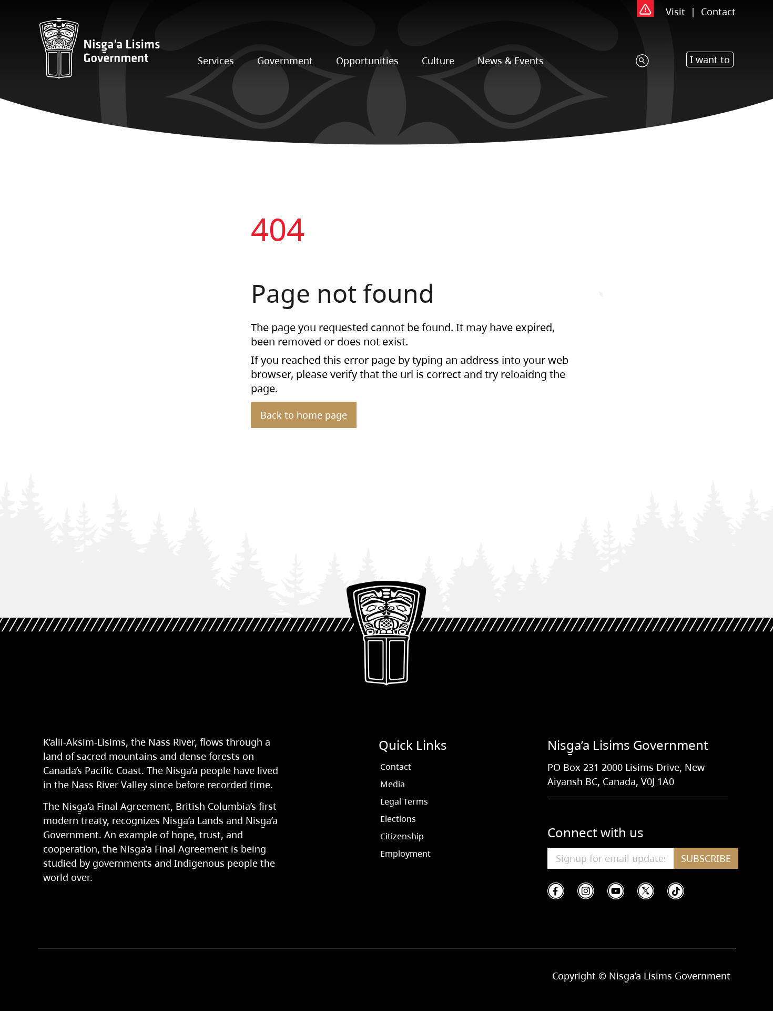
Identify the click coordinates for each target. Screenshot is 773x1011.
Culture (438, 60)
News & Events (510, 60)
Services (216, 60)
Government (285, 60)
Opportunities (367, 60)
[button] (710, 59)
